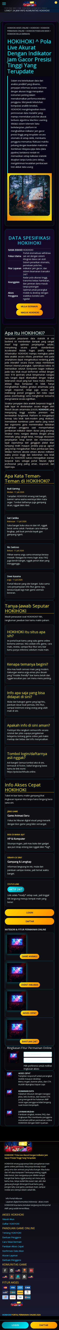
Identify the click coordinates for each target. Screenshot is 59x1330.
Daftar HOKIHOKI (11, 1223)
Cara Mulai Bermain (12, 1241)
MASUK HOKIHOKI (30, 312)
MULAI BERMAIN (29, 306)
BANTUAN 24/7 (29, 1041)
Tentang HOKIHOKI (11, 1232)
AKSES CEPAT (29, 1013)
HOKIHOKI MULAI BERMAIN (18, 34)
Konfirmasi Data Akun (13, 1250)
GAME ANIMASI (29, 956)
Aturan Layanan (10, 1255)
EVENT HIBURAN (29, 984)
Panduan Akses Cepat (13, 1246)
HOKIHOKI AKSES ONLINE (17, 28)
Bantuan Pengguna (11, 1237)
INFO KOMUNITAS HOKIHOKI (34, 10)
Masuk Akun (8, 1219)
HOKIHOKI (34, 28)
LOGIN (29, 912)
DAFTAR (30, 921)
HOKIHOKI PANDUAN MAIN (37, 31)
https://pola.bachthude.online (21, 771)
